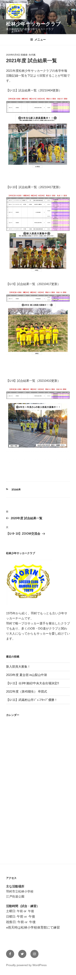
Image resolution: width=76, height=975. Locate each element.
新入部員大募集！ (18, 666)
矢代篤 (32, 55)
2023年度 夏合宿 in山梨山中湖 (26, 675)
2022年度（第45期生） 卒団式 (26, 691)
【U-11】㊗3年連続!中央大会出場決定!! (32, 683)
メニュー (40, 39)
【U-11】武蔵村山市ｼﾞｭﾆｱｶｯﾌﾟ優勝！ (31, 699)
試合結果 (16, 489)
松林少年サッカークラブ (33, 24)
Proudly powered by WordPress (26, 965)
